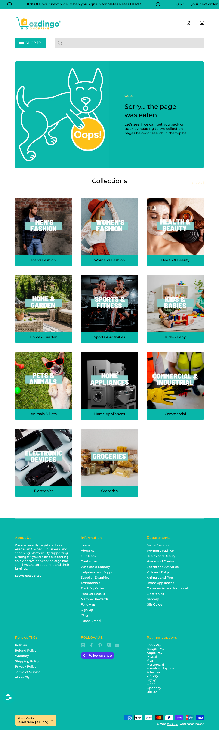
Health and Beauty (161, 556)
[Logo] (38, 23)
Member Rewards (94, 599)
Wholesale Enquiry (95, 567)
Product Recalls (93, 594)
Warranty (22, 656)
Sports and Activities (163, 567)
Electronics (155, 594)
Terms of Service (27, 672)
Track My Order (92, 588)
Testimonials (90, 583)
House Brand (91, 621)
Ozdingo (172, 724)
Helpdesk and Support (98, 572)
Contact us (89, 561)
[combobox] (129, 43)
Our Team (88, 556)
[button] (202, 23)
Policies (21, 645)
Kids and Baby (158, 572)
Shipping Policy (27, 661)
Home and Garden (161, 561)
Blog (84, 615)
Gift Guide (154, 604)
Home (85, 545)
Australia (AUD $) (33, 722)
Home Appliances (160, 583)
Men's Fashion (158, 545)
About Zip (22, 677)
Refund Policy (25, 650)
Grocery (153, 599)
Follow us (88, 604)
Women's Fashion (160, 551)
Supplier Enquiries (95, 577)
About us (88, 551)
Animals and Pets (160, 577)
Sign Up (87, 610)
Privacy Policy (25, 666)
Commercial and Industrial (167, 588)
